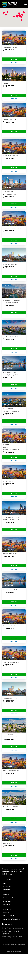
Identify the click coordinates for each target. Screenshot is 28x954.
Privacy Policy (14, 948)
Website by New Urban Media (14, 951)
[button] (25, 4)
